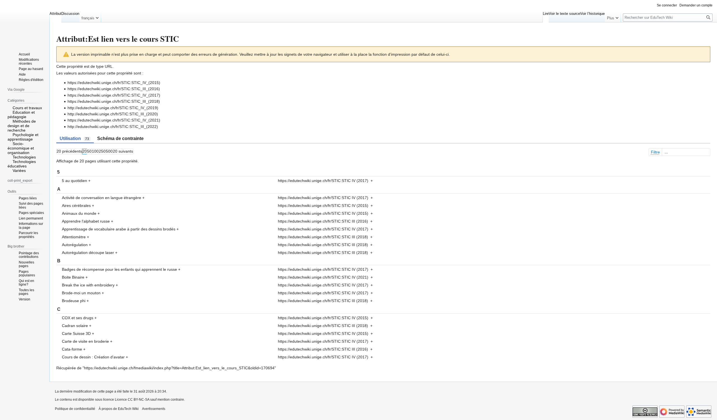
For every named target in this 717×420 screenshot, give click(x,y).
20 (84, 151)
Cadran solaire (75, 325)
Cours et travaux (27, 108)
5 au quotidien (74, 180)
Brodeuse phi (73, 300)
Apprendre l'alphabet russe (86, 221)
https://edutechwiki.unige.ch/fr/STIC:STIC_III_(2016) (113, 89)
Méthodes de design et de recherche (22, 125)
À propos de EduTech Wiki (119, 409)
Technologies (24, 157)
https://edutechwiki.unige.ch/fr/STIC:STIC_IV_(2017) (113, 95)
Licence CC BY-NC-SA (132, 400)
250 (102, 151)
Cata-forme (72, 349)
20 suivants (123, 151)
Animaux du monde (79, 213)
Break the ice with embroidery (88, 285)
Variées (19, 170)
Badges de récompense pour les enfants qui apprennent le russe (119, 269)
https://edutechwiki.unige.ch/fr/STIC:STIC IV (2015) (323, 205)
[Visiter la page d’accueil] (24, 22)
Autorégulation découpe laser (88, 252)
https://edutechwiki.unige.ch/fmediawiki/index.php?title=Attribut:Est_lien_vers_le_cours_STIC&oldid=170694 (179, 368)
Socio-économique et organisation (21, 148)
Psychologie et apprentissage (23, 136)
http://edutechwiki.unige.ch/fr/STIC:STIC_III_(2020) (112, 114)
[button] (90, 16)
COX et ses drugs (77, 318)
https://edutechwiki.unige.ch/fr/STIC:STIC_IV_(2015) (113, 82)
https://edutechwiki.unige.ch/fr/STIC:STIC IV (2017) (323, 180)
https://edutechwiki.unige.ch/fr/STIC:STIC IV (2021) (323, 277)
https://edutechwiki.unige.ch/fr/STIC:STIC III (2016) (323, 221)
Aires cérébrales (76, 205)
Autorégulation (75, 244)
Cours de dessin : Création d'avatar (93, 357)
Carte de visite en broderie (85, 341)
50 (89, 151)
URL (109, 66)
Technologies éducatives (22, 163)
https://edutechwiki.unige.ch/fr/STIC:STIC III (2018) (323, 237)
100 (95, 151)
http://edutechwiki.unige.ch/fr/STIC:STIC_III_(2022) (112, 126)
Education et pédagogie (21, 114)
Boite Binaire (73, 277)
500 (109, 151)
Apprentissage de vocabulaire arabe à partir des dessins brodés (118, 229)
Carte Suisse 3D (76, 333)
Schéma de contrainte (120, 138)
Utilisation (74, 138)
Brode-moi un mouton (81, 293)
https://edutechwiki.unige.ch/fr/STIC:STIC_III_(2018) (113, 101)
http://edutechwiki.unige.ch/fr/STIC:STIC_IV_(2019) (112, 108)
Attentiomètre (74, 237)
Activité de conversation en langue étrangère (101, 197)
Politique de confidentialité (75, 409)
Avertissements (153, 409)
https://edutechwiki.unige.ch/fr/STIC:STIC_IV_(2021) (113, 120)
